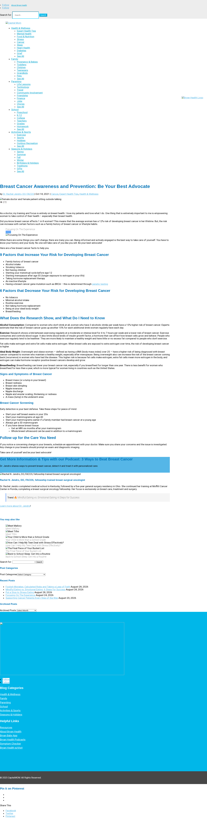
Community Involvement (30, 92)
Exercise (21, 134)
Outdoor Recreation (27, 143)
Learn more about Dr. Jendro (15, 506)
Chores (21, 104)
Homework (22, 126)
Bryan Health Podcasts (12, 739)
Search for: (6, 14)
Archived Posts (8, 610)
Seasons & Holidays (21, 148)
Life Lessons (24, 84)
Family (14, 59)
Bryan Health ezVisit (11, 747)
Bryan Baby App (8, 735)
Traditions (22, 165)
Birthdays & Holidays (28, 163)
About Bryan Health (19, 5)
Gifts (19, 168)
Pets (19, 75)
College (21, 118)
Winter (20, 160)
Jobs (19, 101)
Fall (19, 157)
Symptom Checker (10, 743)
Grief (19, 53)
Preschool (22, 112)
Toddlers (21, 64)
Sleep (20, 45)
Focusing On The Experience (20, 595)
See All (20, 56)
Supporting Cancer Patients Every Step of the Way (32, 598)
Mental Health (24, 33)
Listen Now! (6, 471)
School (15, 109)
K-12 (19, 115)
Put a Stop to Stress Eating (20, 592)
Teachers (22, 120)
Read (8, 232)
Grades (21, 123)
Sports (20, 137)
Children (21, 67)
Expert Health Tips (26, 30)
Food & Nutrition (25, 36)
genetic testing (100, 284)
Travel (20, 89)
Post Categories (8, 574)
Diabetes (21, 50)
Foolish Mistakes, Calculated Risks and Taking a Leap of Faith (38, 586)
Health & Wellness (20, 28)
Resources (6, 727)
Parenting (16, 81)
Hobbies (21, 140)
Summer (21, 154)
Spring (20, 151)
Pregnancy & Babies (27, 61)
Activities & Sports (21, 132)
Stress (20, 39)
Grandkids (22, 73)
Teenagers (22, 70)
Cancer (20, 42)
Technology (23, 87)
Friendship (22, 95)
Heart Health (23, 47)
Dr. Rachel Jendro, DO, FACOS (18, 194)
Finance (21, 98)
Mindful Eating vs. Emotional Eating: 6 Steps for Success (35, 589)
